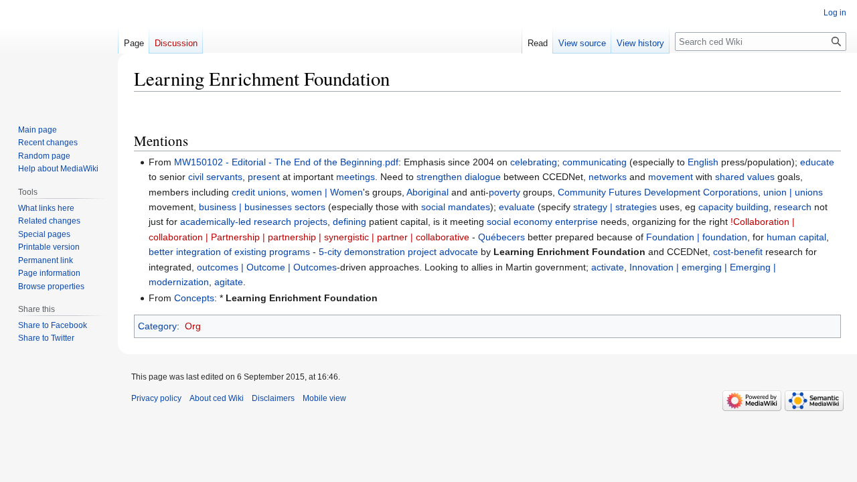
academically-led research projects (253, 221)
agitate (228, 281)
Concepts (194, 298)
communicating (594, 162)
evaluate (517, 207)
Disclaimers (273, 398)
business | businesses (245, 207)
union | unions (793, 192)
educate (817, 162)
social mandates (455, 207)
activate (607, 267)
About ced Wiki (216, 398)
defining (349, 221)
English (703, 162)
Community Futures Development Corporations (658, 192)
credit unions (259, 192)
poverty (504, 192)
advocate (458, 251)
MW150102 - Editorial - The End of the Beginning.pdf (286, 162)
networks (608, 176)
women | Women (327, 192)
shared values (745, 176)
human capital (796, 237)
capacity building (733, 207)
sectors (310, 207)
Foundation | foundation (696, 237)
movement (670, 176)
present (264, 176)
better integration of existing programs (229, 251)
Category (157, 326)
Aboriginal (427, 192)
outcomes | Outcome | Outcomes (267, 267)
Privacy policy (156, 398)
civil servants (215, 176)
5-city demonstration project (378, 251)
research (792, 207)
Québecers (501, 237)
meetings (355, 176)
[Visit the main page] (58, 53)
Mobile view (324, 398)
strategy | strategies (615, 207)
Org (193, 326)
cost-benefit (738, 251)
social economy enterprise (542, 221)
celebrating (533, 162)
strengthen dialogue (458, 176)
